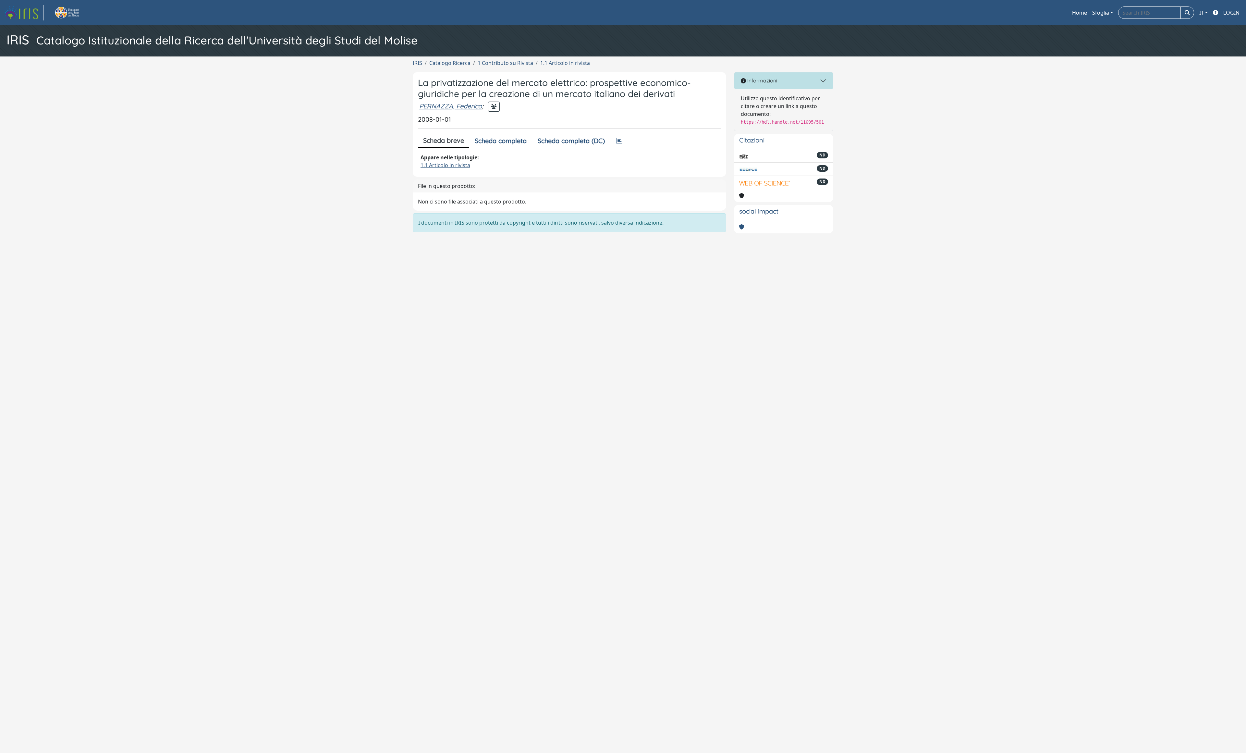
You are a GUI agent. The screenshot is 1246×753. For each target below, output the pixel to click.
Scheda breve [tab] (443, 140)
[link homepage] (23, 12)
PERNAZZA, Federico (450, 106)
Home (1079, 12)
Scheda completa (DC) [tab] (571, 141)
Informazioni (761, 80)
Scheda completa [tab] (501, 141)
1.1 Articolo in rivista (565, 63)
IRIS (417, 63)
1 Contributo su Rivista (505, 63)
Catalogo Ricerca (449, 63)
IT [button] (1201, 12)
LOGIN (1231, 12)
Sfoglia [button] (1100, 12)
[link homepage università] (75, 12)
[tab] (619, 141)
